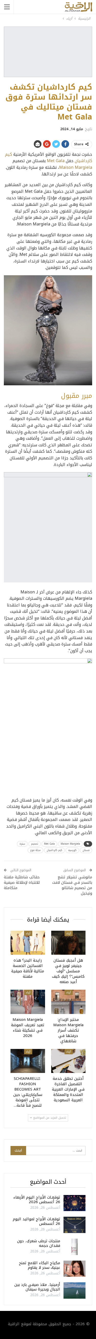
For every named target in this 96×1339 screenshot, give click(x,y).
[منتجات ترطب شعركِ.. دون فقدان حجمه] (74, 1247)
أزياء (68, 933)
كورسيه (72, 850)
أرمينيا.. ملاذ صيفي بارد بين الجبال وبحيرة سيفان (37, 1287)
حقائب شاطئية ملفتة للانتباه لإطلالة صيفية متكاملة (22, 882)
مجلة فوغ (35, 850)
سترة (22, 843)
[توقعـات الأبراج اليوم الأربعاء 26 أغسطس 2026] (74, 1203)
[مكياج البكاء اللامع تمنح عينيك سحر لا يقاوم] (74, 1269)
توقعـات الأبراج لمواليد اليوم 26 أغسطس (36, 1221)
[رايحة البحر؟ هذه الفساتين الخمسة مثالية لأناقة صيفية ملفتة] (27, 943)
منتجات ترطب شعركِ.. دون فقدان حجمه (38, 1243)
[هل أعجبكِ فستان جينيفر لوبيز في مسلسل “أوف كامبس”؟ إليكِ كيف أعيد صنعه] (68, 943)
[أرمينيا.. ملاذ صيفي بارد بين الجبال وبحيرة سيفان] (74, 1290)
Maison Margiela (75, 167)
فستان (86, 850)
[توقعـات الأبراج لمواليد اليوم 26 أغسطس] (74, 1225)
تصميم (34, 843)
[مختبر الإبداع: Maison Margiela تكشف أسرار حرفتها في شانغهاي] (68, 1002)
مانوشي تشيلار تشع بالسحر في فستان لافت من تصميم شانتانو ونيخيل (72, 885)
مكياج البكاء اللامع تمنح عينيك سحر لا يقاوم (39, 1265)
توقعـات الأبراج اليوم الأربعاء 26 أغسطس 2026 (36, 1199)
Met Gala (56, 161)
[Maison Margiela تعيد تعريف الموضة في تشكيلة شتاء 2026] (27, 1002)
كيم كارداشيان (54, 850)
